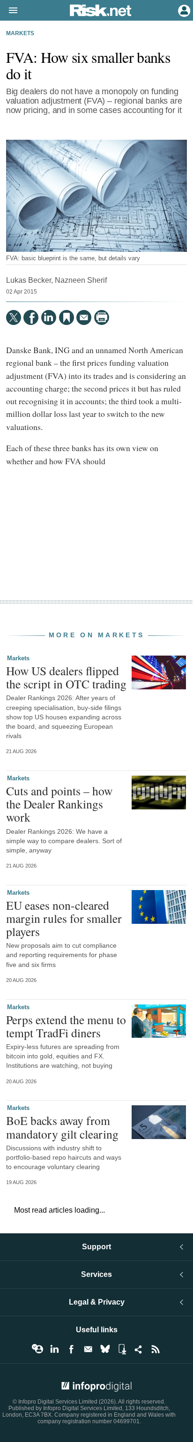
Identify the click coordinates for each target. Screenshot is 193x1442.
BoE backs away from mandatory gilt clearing (62, 1127)
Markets (20, 33)
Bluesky (105, 1349)
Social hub (138, 1349)
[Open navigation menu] (9, 11)
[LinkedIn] (48, 317)
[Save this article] (66, 317)
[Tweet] (13, 317)
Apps (121, 1349)
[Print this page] (101, 317)
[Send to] (83, 317)
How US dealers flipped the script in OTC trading (66, 677)
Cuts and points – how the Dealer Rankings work (59, 803)
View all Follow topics (37, 1349)
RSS (155, 1349)
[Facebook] (30, 317)
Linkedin (54, 1349)
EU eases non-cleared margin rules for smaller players (64, 918)
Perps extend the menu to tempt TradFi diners (66, 1026)
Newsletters (88, 1349)
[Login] (183, 9)
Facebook (71, 1349)
